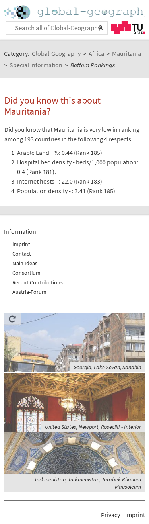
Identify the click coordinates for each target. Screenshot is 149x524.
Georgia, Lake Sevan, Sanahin (107, 367)
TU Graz (128, 27)
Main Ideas (24, 263)
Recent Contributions (37, 282)
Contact (21, 253)
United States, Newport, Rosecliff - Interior (93, 426)
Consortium (26, 272)
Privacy (110, 515)
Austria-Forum (29, 291)
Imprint (21, 244)
